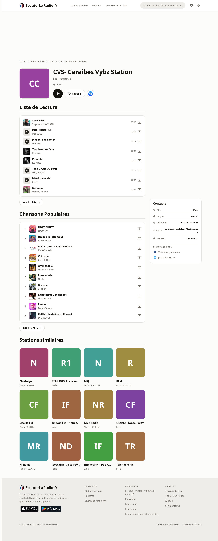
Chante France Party (130, 423)
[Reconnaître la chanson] (90, 93)
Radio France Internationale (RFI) (141, 514)
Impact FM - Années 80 (66, 423)
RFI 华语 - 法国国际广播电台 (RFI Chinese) (140, 492)
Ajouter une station (174, 495)
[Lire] (58, 93)
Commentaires (172, 505)
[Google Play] (51, 509)
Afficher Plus (30, 328)
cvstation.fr (192, 238)
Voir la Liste (30, 202)
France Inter (131, 504)
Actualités (65, 78)
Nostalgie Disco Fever (66, 464)
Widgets (169, 500)
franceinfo (130, 499)
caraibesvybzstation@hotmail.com (181, 230)
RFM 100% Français (64, 381)
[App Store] (29, 509)
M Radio (25, 464)
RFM (119, 381)
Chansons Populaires (116, 5)
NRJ (86, 381)
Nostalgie (26, 381)
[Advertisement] (110, 36)
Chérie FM (26, 423)
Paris (51, 61)
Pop (55, 78)
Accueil (23, 61)
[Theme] (198, 5)
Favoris (76, 93)
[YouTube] (139, 122)
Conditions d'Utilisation (192, 525)
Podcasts (96, 5)
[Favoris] (191, 5)
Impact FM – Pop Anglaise (98, 464)
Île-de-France (38, 61)
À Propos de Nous (174, 490)
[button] (34, 362)
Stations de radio (79, 5)
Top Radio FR (124, 464)
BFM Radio (130, 509)
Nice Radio (91, 423)
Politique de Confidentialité (168, 525)
